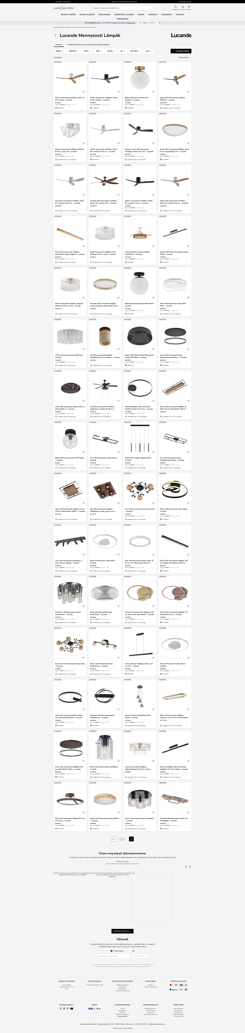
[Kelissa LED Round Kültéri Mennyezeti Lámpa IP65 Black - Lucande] (139, 343)
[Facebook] (60, 1009)
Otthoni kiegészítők (178, 1014)
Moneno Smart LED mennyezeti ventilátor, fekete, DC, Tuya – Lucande (139, 150)
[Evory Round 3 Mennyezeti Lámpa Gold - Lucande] (139, 497)
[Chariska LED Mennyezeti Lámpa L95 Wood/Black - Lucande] (174, 807)
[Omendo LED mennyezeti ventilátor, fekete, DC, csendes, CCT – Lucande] (105, 189)
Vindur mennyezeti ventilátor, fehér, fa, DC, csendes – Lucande (70, 99)
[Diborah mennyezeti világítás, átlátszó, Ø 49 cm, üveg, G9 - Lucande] (70, 138)
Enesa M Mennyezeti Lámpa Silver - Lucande (173, 665)
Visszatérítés (122, 987)
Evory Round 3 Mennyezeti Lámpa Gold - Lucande (140, 510)
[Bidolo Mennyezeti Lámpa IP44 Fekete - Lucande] (139, 292)
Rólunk (122, 1008)
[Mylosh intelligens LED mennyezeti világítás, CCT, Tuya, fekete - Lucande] (174, 755)
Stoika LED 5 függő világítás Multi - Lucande (138, 459)
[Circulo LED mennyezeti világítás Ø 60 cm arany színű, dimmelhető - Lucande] (139, 600)
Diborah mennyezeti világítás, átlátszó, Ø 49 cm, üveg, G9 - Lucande (69, 150)
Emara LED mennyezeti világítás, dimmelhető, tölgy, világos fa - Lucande (70, 253)
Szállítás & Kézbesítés (122, 985)
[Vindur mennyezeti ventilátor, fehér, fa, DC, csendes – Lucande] (70, 86)
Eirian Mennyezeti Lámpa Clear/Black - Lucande (104, 768)
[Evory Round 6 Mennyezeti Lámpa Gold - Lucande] (70, 652)
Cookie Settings (150, 1010)
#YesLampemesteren (150, 1008)
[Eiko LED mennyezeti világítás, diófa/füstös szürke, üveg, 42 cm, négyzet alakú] (105, 497)
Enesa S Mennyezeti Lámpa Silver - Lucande (103, 561)
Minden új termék (178, 1016)
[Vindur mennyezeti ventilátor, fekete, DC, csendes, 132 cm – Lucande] (139, 189)
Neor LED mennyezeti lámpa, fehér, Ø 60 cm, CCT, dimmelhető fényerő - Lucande (139, 561)
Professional (123, 19)
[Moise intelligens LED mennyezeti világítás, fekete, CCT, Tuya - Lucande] (139, 395)
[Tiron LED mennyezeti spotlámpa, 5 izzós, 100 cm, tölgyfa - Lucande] (70, 549)
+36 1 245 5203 (66, 985)
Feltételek (122, 1012)
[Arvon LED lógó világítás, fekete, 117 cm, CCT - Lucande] (139, 652)
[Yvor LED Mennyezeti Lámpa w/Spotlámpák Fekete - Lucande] (174, 446)
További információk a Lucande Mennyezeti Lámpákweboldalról (88, 44)
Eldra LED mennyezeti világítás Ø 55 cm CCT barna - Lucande (70, 819)
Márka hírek (150, 1012)
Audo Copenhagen (178, 1008)
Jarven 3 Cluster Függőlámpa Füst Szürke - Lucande (138, 716)
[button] (83, 92)
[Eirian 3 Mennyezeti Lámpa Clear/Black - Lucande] (139, 807)
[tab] (60, 51)
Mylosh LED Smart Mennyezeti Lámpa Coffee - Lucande (174, 253)
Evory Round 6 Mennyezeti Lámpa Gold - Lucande (70, 665)
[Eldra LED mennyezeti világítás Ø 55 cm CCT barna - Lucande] (70, 807)
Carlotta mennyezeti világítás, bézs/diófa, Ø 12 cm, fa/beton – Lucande (105, 356)
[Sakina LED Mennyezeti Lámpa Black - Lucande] (174, 497)
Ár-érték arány (178, 1012)
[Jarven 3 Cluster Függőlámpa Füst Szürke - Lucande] (139, 704)
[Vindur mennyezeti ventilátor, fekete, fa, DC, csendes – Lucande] (105, 86)
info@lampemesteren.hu (66, 987)
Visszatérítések (122, 988)
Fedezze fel (131, 23)
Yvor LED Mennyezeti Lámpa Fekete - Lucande (104, 459)
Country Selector (122, 1016)
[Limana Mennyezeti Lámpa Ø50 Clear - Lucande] (70, 343)
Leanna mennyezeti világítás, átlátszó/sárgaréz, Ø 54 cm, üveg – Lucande (138, 768)
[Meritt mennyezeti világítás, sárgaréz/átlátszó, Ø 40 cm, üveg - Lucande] (70, 292)
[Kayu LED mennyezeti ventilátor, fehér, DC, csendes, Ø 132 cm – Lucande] (70, 189)
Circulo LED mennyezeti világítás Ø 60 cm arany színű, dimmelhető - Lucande (139, 613)
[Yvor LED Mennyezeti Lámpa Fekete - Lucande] (105, 446)
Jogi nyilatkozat (122, 1010)
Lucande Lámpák (74, 27)
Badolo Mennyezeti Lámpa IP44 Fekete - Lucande (69, 459)
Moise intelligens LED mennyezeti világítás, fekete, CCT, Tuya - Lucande (139, 408)
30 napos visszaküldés (150, 987)
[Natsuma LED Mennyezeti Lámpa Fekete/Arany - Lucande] (105, 704)
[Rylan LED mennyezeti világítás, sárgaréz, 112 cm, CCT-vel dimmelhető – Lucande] (174, 704)
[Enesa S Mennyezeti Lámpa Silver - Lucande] (105, 549)
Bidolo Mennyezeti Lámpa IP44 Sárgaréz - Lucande (136, 99)
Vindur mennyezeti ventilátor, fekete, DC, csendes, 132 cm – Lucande (139, 202)
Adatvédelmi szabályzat (122, 1014)
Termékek (59, 44)
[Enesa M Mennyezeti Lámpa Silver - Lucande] (174, 652)
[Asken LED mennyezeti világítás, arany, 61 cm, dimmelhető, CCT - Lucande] (174, 138)
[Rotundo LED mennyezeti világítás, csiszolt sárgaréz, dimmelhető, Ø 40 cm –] (105, 292)
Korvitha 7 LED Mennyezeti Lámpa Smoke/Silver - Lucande (68, 613)
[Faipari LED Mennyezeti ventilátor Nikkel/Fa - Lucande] (174, 86)
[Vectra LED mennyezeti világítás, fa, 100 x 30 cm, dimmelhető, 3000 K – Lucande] (174, 395)
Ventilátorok (104, 14)
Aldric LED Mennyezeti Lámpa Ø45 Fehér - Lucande (173, 304)
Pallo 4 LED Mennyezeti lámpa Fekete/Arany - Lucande (101, 665)
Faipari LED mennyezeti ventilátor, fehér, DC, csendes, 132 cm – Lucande (174, 202)
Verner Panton (178, 1010)
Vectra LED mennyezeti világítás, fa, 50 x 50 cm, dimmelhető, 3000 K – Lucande (70, 510)
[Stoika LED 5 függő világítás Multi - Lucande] (139, 446)
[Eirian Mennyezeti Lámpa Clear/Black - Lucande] (105, 755)
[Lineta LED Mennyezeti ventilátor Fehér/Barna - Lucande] (139, 240)
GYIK (66, 988)
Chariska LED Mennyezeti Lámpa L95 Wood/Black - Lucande (173, 819)
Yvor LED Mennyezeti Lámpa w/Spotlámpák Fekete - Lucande (172, 459)
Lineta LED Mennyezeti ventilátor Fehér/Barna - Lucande (137, 253)
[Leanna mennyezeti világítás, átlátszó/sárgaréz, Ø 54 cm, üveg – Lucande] (139, 755)
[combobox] (123, 8)
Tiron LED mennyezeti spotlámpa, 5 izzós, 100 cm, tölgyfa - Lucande (68, 561)
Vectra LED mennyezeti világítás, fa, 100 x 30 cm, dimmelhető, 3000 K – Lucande (173, 408)
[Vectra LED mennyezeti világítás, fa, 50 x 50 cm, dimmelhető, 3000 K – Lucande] (70, 497)
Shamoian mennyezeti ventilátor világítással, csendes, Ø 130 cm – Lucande (102, 408)
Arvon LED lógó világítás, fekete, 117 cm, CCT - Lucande (139, 665)
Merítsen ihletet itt (121, 931)
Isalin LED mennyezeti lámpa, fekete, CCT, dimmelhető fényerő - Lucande (69, 716)
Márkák (67, 27)
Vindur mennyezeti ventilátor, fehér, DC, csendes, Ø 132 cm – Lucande (103, 150)
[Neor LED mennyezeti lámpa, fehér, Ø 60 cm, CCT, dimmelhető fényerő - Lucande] (139, 549)
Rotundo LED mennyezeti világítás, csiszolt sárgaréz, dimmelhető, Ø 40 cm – (105, 304)
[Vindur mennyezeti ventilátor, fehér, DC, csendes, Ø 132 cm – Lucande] (105, 138)
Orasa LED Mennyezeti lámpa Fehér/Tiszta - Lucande (101, 613)
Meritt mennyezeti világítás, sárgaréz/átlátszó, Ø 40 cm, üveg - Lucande (69, 304)
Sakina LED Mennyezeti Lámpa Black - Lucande (174, 510)
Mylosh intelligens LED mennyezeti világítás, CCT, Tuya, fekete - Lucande (174, 768)
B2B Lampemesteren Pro (150, 1014)
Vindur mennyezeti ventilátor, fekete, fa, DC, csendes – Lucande (104, 99)
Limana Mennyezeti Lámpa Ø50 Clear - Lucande (69, 356)
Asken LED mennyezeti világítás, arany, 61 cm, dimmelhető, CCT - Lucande (174, 150)
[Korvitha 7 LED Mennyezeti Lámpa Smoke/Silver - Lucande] (70, 600)
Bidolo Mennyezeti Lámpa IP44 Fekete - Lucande (140, 304)
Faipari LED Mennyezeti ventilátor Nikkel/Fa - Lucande (172, 99)
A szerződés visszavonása (122, 990)
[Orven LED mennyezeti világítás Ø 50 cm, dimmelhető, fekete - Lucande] (70, 755)
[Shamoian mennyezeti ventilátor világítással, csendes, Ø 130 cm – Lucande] (105, 395)
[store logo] (64, 8)
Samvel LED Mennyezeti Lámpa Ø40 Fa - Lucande (104, 819)
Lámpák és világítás (59, 27)
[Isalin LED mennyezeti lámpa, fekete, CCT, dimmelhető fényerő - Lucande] (70, 704)
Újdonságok (166, 14)
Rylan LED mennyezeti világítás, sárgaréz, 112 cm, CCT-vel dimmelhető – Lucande (174, 716)
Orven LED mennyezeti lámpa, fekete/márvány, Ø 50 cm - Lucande (173, 356)
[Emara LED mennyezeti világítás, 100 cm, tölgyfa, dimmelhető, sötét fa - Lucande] (174, 549)
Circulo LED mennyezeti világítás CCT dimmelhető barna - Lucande (174, 613)
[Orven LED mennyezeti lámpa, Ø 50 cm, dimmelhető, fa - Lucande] (70, 395)
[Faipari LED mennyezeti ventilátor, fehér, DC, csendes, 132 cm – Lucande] (174, 189)
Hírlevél (150, 985)
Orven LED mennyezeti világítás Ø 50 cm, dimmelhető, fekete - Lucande (69, 768)
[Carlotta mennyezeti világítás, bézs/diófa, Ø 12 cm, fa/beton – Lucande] (105, 343)
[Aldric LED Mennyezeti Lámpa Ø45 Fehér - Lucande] (174, 292)
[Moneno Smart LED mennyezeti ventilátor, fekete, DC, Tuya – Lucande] (139, 138)
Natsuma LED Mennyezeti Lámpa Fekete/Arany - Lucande (102, 716)
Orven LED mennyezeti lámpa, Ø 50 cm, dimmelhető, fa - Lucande (70, 408)
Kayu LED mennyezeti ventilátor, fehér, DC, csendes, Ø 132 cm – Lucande (69, 202)
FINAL (147, 23)
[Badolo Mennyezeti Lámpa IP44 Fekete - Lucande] (70, 446)
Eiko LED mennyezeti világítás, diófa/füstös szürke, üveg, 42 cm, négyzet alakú (102, 510)
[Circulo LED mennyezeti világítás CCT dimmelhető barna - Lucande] (174, 600)
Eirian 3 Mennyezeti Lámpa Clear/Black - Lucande (139, 819)
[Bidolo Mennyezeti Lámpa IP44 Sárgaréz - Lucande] (139, 86)
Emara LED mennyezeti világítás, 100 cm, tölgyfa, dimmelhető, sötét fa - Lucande (174, 561)
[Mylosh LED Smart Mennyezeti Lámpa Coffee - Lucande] (174, 240)
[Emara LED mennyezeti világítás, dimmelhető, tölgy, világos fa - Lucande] (70, 240)
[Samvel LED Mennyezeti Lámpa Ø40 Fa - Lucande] (105, 807)
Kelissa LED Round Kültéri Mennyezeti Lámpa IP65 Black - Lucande (139, 356)
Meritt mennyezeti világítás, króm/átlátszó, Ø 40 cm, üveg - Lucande (103, 253)
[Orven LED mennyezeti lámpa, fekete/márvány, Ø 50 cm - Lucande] (174, 343)
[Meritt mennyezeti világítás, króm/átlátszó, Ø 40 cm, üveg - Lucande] (105, 240)
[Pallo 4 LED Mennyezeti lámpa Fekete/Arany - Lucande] (105, 652)
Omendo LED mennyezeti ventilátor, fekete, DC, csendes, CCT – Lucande (103, 202)
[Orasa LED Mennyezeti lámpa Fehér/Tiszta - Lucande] (105, 600)
